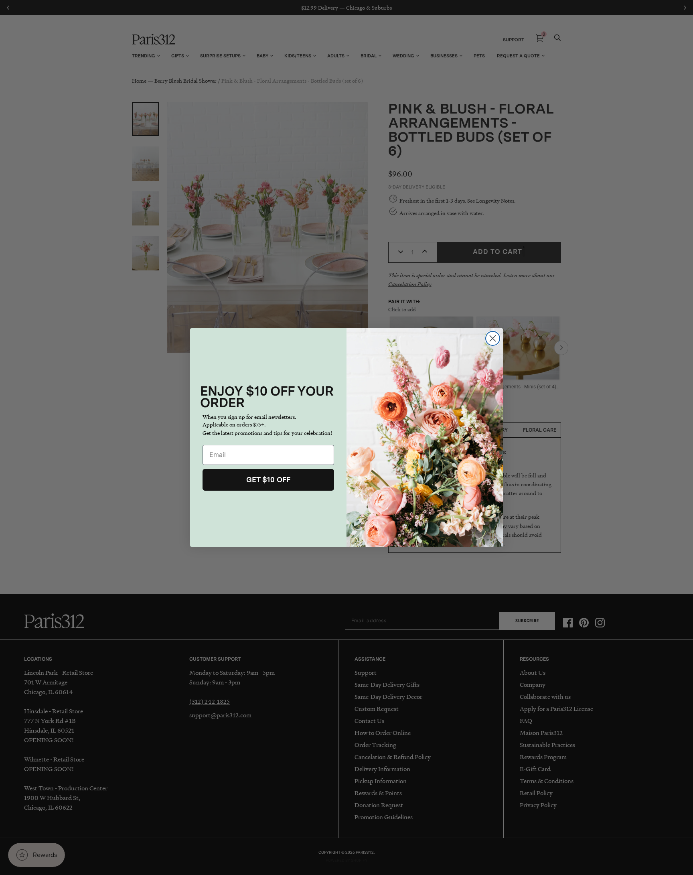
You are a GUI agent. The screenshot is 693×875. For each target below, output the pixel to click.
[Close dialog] (493, 338)
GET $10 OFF (268, 479)
